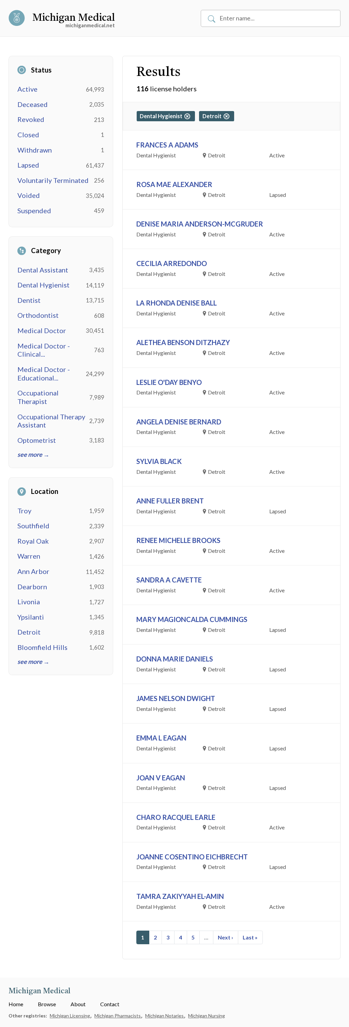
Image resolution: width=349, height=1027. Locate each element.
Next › (225, 937)
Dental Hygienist (43, 285)
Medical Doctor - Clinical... (43, 350)
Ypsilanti (30, 617)
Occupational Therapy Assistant (51, 421)
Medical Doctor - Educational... (43, 373)
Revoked (30, 119)
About (78, 1004)
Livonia (28, 601)
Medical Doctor (41, 330)
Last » (250, 937)
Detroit (29, 632)
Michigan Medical (73, 18)
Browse (47, 1004)
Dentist (29, 300)
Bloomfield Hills (42, 647)
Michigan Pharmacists (118, 1015)
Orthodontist (38, 315)
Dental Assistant (42, 270)
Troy (24, 511)
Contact (109, 1004)
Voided (28, 195)
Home (16, 1004)
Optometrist (36, 440)
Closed (28, 134)
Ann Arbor (33, 571)
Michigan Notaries (165, 1015)
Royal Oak (33, 541)
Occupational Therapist (38, 397)
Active (27, 89)
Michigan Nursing (206, 1015)
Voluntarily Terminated (53, 180)
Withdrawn (34, 150)
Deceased (32, 104)
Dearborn (32, 586)
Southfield (33, 526)
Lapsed (28, 165)
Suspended (34, 210)
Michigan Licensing (70, 1015)
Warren (28, 556)
